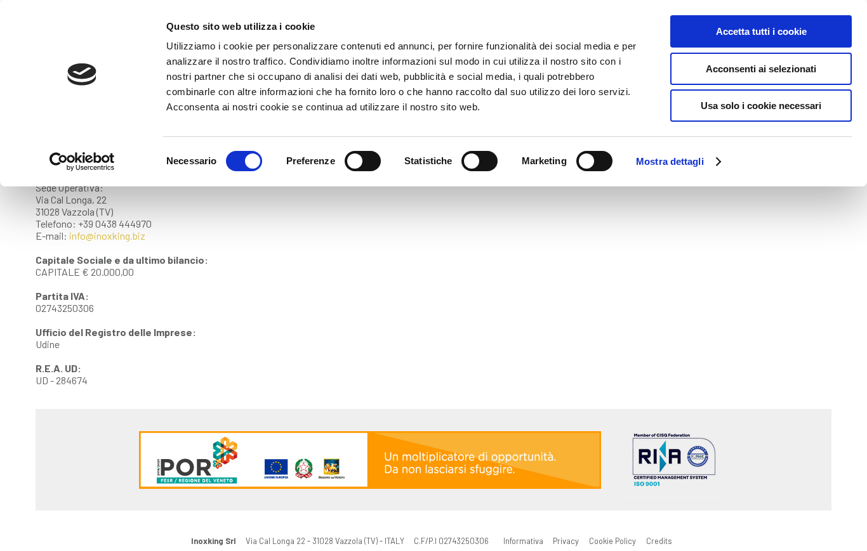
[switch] (363, 161)
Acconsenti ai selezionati (761, 68)
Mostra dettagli (670, 161)
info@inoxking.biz (107, 236)
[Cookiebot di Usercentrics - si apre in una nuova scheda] (82, 161)
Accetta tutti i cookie (761, 31)
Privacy (566, 541)
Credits (659, 541)
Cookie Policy (612, 541)
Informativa (523, 541)
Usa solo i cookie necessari (761, 105)
